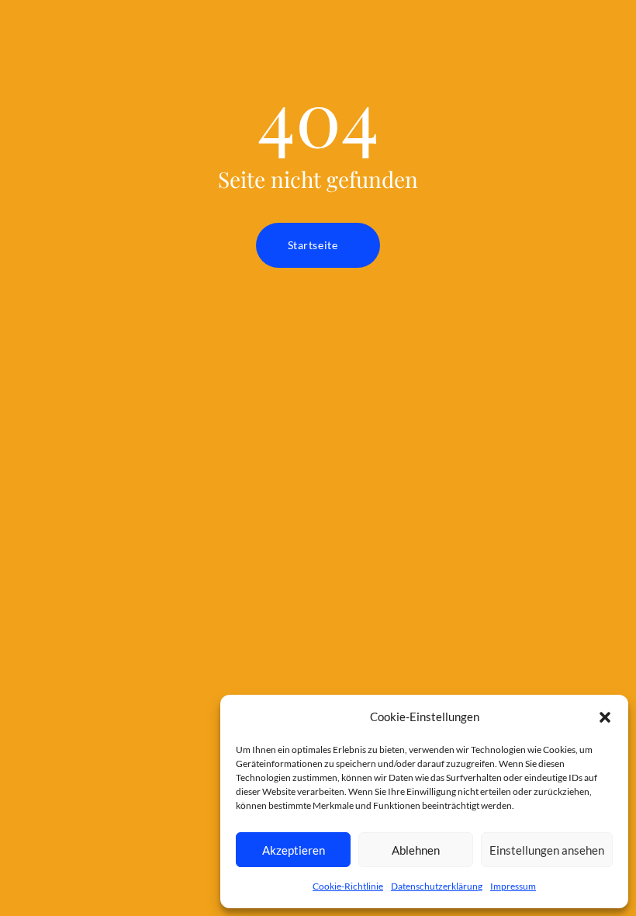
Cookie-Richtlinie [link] (348, 886)
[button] (605, 717)
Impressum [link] (513, 886)
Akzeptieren (293, 850)
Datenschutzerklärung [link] (436, 886)
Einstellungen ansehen (546, 850)
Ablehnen (416, 850)
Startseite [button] (313, 245)
